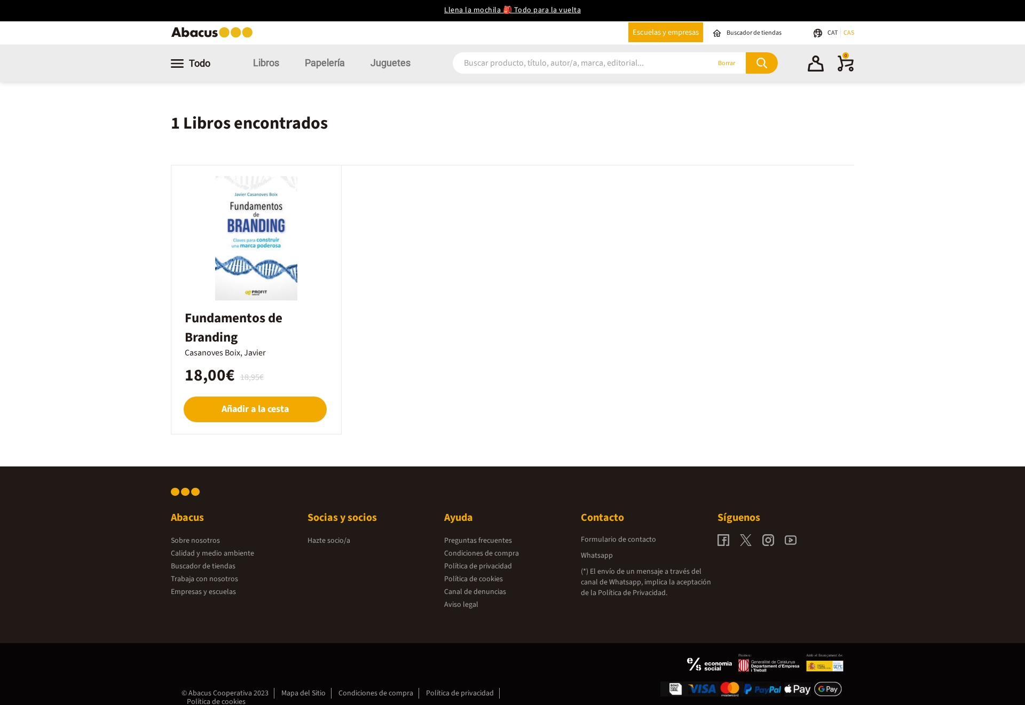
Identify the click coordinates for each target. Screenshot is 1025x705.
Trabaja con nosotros (204, 579)
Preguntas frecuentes (478, 540)
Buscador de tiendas (203, 566)
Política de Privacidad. (632, 593)
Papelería (325, 62)
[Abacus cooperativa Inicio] (214, 36)
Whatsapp (597, 555)
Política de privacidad (478, 566)
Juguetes (390, 62)
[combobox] (567, 63)
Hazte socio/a (329, 540)
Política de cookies (473, 579)
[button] (815, 65)
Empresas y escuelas (203, 592)
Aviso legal (461, 604)
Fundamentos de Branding (233, 327)
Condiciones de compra (481, 553)
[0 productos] (845, 69)
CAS (848, 32)
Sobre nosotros (195, 540)
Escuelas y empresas (666, 32)
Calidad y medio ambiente (212, 553)
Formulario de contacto (618, 539)
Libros (266, 62)
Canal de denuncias (475, 592)
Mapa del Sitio (303, 693)
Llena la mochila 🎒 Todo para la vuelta (512, 10)
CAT (833, 32)
